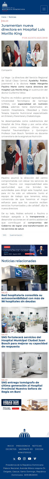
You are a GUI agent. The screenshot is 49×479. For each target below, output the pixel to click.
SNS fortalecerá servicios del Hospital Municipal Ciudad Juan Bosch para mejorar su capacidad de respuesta (24, 342)
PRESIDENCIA (23, 446)
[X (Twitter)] (14, 458)
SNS (4, 235)
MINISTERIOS (24, 452)
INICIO (10, 446)
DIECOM (39, 449)
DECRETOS (11, 449)
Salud (5, 21)
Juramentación (16, 235)
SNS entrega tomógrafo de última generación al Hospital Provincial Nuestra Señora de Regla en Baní (21, 387)
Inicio (3, 17)
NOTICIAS (37, 446)
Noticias (12, 17)
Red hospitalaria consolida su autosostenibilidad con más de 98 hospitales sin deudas (22, 298)
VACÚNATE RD (26, 449)
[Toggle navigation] (44, 9)
